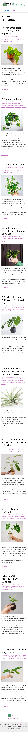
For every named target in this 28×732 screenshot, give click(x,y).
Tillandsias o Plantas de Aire (9, 379)
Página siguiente (14, 718)
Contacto (3, 726)
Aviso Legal (23, 724)
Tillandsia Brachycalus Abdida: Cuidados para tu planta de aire (13, 371)
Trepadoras (4, 38)
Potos (3, 169)
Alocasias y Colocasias (7, 448)
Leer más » (4, 89)
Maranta (3, 236)
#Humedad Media (16, 39)
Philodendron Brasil (11, 99)
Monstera (15, 306)
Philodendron (5, 36)
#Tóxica (17, 41)
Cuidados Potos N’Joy (12, 164)
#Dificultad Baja (6, 39)
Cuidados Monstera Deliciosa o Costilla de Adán (13, 300)
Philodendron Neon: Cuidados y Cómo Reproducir (11, 30)
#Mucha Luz (4, 311)
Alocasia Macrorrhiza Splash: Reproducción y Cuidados (13, 442)
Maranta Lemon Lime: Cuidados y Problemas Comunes (13, 231)
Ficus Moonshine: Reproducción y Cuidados (10, 579)
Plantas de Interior (15, 36)
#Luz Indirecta (10, 107)
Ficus (2, 584)
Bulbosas (17, 448)
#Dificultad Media (13, 516)
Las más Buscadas (6, 102)
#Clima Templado (14, 38)
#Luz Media (10, 41)
